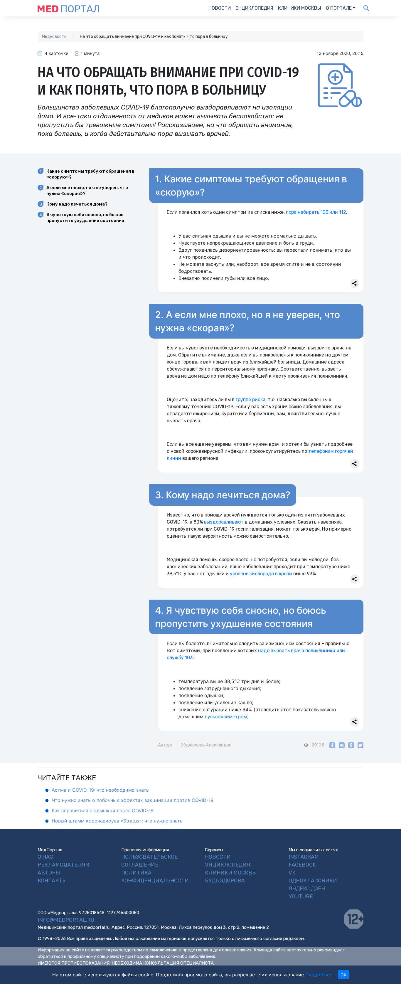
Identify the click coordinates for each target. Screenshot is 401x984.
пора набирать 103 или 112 (316, 212)
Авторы (49, 872)
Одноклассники (313, 880)
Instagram (304, 857)
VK (292, 872)
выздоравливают (224, 522)
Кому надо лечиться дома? (76, 204)
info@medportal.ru (66, 920)
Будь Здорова (225, 880)
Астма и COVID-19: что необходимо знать (100, 790)
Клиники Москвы (299, 8)
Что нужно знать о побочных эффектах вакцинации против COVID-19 (132, 800)
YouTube (301, 896)
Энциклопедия (254, 8)
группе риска (250, 399)
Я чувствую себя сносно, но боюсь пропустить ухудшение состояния (85, 217)
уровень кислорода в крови (261, 573)
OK (343, 974)
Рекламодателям (64, 865)
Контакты (52, 880)
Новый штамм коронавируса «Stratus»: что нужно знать (117, 821)
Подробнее (319, 975)
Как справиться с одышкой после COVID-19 (103, 810)
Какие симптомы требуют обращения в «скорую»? (90, 174)
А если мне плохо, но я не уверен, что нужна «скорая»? (87, 190)
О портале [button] (339, 8)
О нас (45, 857)
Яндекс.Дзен (307, 888)
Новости (219, 8)
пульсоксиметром (226, 716)
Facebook (302, 865)
